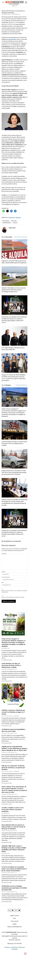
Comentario (4, 553)
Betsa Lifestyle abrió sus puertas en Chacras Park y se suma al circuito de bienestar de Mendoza (13, 827)
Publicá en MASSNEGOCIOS (14, 926)
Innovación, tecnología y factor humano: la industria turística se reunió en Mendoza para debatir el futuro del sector (14, 319)
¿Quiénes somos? (14, 915)
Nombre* (3, 571)
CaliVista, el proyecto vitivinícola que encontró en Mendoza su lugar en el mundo (13, 712)
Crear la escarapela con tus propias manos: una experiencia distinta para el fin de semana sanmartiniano (14, 869)
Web (2, 582)
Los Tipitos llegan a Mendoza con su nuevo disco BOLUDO (13, 348)
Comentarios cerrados (7, 660)
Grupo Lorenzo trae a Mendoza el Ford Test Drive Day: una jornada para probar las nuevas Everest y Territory (14, 472)
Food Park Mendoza (7, 222)
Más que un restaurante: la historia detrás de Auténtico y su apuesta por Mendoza (13, 767)
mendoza (15, 222)
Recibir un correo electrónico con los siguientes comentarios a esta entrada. (14, 591)
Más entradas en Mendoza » (21, 385)
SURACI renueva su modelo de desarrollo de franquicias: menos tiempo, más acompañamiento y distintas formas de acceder (14, 502)
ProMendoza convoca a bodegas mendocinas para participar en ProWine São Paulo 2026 (14, 888)
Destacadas (12, 217)
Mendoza (18, 217)
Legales (15, 924)
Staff (14, 918)
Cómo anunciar (14, 921)
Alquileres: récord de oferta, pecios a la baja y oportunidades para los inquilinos (14, 262)
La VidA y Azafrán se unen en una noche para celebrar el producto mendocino (12, 809)
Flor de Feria (12, 39)
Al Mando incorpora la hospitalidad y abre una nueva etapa (13, 730)
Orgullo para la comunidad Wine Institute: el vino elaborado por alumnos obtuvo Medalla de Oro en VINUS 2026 (14, 748)
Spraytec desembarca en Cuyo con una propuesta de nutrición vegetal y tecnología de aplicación (14, 289)
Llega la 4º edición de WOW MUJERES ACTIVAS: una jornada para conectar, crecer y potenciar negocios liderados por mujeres (13, 377)
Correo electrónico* (6, 577)
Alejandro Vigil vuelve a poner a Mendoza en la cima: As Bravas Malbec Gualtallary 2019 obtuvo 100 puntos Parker (14, 848)
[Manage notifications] (25, 953)
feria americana (6, 220)
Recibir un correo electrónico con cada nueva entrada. (13, 597)
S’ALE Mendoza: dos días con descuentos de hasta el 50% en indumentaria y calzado (14, 443)
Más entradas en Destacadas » (20, 236)
